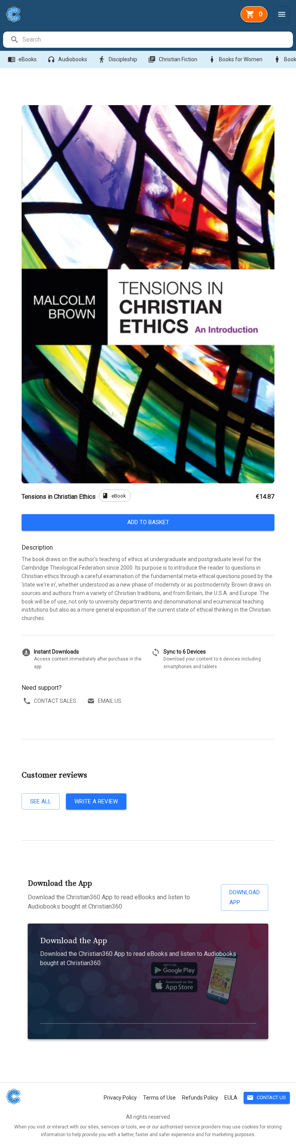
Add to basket (148, 522)
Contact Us (266, 1097)
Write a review (96, 801)
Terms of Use (159, 1098)
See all (40, 801)
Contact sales (55, 701)
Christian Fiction (172, 59)
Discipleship (117, 59)
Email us (109, 701)
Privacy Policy (120, 1098)
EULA (230, 1098)
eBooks (22, 59)
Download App (244, 897)
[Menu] (282, 14)
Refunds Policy (200, 1098)
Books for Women (235, 59)
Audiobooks (67, 59)
